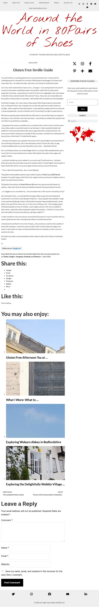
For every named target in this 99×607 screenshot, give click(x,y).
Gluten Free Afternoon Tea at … (27, 357)
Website (5, 564)
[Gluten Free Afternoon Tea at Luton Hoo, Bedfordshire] (35, 352)
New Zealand (44, 3)
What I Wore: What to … (22, 400)
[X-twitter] (79, 4)
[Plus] (82, 71)
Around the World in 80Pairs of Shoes (50, 31)
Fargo (29, 150)
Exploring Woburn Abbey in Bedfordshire (33, 442)
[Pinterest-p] (74, 71)
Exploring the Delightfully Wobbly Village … (35, 484)
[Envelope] (87, 7)
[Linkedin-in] (86, 594)
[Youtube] (95, 4)
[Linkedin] (91, 4)
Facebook (27, 257)
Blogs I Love (29, 3)
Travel (56, 3)
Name (5, 547)
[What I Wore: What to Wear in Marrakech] (35, 394)
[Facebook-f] (87, 4)
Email (4, 556)
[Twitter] (13, 594)
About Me (16, 3)
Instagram (19, 257)
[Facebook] (49, 594)
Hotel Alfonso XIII (27, 184)
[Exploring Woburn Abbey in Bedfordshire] (35, 436)
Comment (7, 520)
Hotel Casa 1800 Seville (51, 175)
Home (5, 3)
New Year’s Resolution (38, 8)
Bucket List (68, 3)
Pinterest (37, 257)
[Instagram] (83, 4)
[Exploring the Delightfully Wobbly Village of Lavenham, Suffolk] (35, 479)
